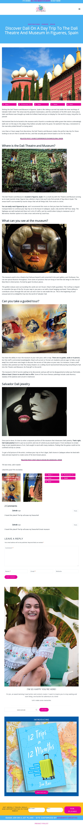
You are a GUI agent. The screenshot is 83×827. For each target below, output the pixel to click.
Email (33, 571)
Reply (75, 511)
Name (8, 571)
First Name (32, 808)
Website (59, 571)
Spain (52, 24)
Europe (45, 24)
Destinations (34, 24)
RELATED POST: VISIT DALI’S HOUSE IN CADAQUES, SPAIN (41, 460)
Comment (9, 548)
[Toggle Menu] (79, 9)
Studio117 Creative (67, 818)
